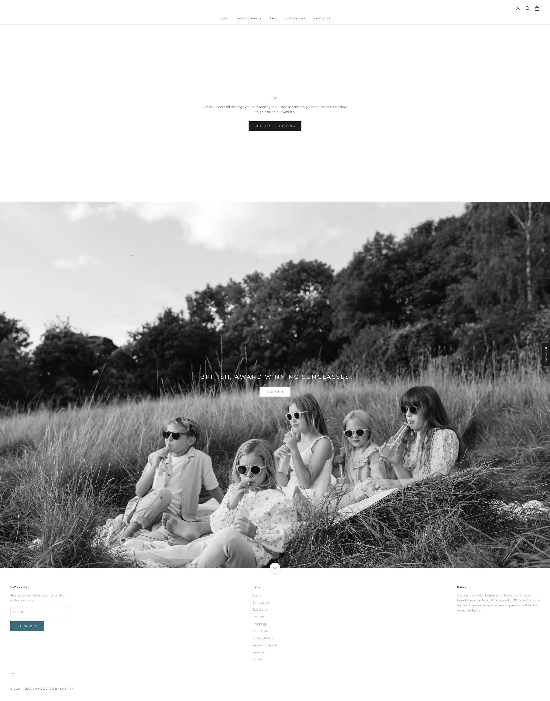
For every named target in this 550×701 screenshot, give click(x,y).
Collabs (257, 659)
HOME (224, 18)
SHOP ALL (275, 392)
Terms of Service (264, 645)
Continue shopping (275, 126)
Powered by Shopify (56, 688)
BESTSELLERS (295, 18)
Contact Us (260, 602)
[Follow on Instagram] (12, 674)
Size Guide (260, 609)
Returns (258, 617)
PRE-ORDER (322, 18)
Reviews (258, 652)
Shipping (259, 624)
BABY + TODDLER (249, 18)
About (257, 595)
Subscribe (27, 626)
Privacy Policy (262, 638)
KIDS (273, 18)
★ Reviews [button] (546, 354)
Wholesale (260, 631)
